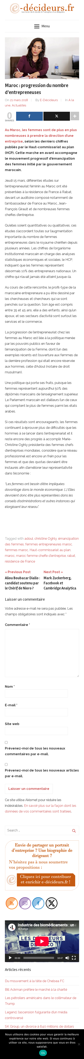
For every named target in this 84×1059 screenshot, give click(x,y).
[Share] (29, 116)
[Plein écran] (74, 958)
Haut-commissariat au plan (50, 550)
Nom (10, 687)
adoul (28, 539)
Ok (43, 1053)
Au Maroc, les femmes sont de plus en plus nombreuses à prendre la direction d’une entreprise (41, 135)
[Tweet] (56, 116)
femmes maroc (16, 550)
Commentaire (17, 625)
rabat (71, 556)
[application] (42, 941)
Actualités (19, 105)
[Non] (79, 1044)
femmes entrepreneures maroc (48, 544)
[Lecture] (10, 958)
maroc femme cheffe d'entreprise (41, 556)
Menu (46, 26)
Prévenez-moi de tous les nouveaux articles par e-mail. (42, 773)
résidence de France (20, 561)
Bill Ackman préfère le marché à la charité (36, 990)
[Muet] (67, 958)
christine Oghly (45, 539)
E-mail (11, 705)
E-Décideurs (49, 100)
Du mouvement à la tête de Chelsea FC (34, 981)
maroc (10, 556)
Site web (12, 724)
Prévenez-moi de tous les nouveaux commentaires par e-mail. (35, 751)
